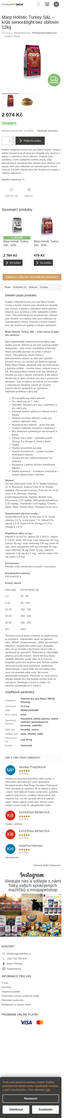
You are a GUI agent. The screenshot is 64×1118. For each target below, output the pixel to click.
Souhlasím (45, 1109)
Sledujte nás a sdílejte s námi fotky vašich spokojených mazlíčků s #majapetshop (33, 885)
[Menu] (56, 4)
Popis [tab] (8, 287)
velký (40, 733)
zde (48, 1089)
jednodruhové (39, 722)
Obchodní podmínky (13, 1000)
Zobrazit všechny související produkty (32, 277)
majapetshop (14, 968)
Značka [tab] (44, 287)
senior (35, 729)
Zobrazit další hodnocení (46, 865)
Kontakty (6, 987)
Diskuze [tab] (33, 287)
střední (31, 733)
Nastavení (30, 1098)
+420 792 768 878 (17, 958)
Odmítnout (16, 1109)
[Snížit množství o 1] (14, 143)
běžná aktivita (41, 718)
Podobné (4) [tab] (19, 287)
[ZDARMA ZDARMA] (16, 226)
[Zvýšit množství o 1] (14, 139)
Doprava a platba (11, 991)
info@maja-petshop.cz (19, 953)
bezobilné (26, 718)
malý (23, 733)
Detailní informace (11, 179)
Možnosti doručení (48, 130)
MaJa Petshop (14, 963)
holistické (26, 745)
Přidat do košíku (32, 140)
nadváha (37, 725)
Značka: (12, 36)
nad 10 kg (26, 739)
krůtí (23, 714)
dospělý (25, 729)
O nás (5, 982)
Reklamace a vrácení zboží (16, 1004)
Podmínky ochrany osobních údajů (20, 995)
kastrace (26, 725)
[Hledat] (38, 4)
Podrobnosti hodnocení (44, 32)
